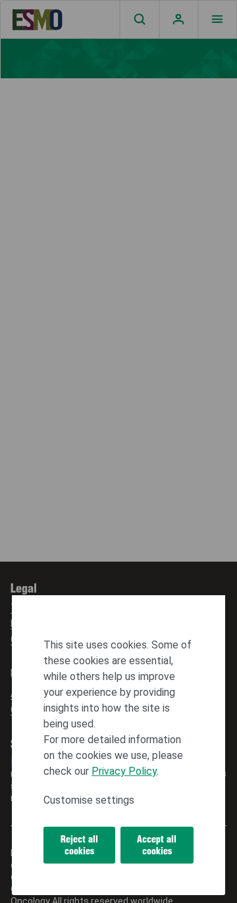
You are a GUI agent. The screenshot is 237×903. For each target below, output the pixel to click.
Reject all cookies (79, 845)
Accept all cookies (156, 845)
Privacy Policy (124, 771)
